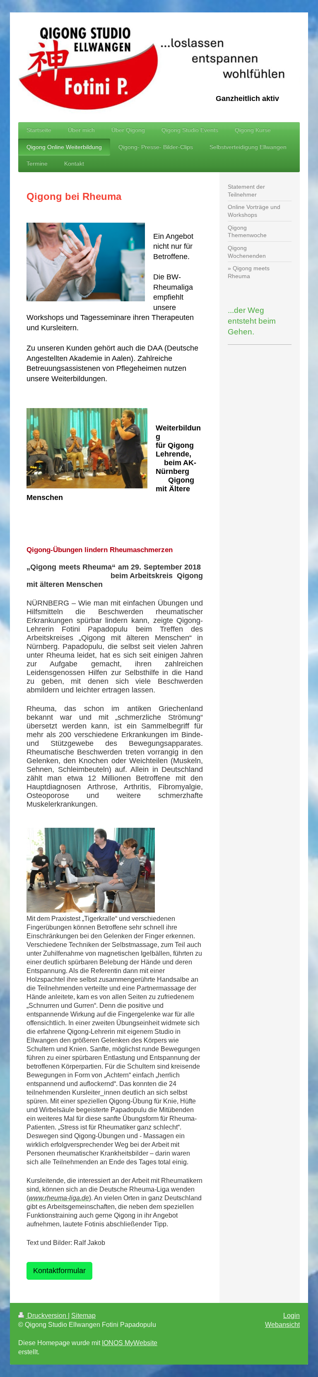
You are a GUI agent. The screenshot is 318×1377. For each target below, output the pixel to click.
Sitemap (83, 1315)
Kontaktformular (59, 1270)
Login (291, 1315)
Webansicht (282, 1324)
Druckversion (47, 1315)
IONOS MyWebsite (129, 1342)
